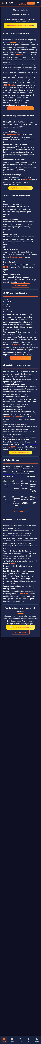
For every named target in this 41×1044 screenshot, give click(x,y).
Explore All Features (20, 285)
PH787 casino (16, 344)
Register (30, 3)
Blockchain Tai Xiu (21, 55)
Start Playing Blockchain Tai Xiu (20, 108)
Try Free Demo (20, 632)
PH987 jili (7, 267)
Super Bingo (8, 474)
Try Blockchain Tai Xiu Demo (20, 188)
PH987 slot (27, 180)
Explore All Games (20, 512)
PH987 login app (13, 134)
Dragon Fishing (21, 476)
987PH (13, 447)
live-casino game (16, 257)
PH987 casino (10, 85)
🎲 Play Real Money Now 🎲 (20, 627)
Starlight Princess (31, 444)
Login (22, 3)
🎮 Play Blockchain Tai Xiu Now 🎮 (20, 25)
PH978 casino (25, 594)
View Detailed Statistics (21, 358)
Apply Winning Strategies (20, 452)
